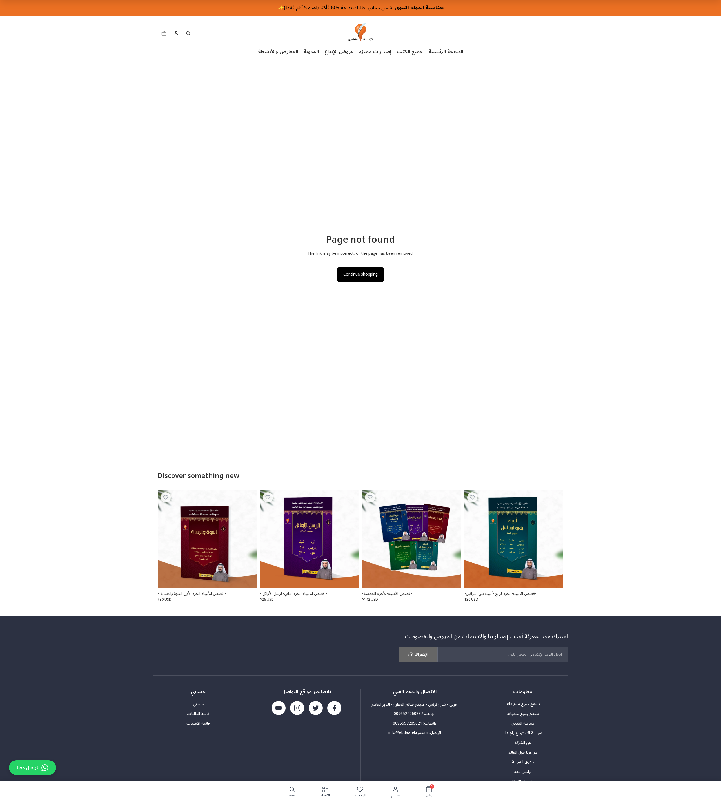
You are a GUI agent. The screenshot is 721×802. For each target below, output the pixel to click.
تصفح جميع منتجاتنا (523, 714)
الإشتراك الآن (418, 654)
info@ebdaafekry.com (408, 733)
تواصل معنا (523, 772)
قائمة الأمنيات (198, 723)
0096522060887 (408, 714)
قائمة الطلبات (198, 714)
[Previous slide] (370, 539)
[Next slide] (452, 539)
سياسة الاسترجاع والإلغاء (523, 733)
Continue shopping (360, 274)
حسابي (198, 704)
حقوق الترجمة (523, 762)
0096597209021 (407, 723)
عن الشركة (523, 743)
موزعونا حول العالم (522, 752)
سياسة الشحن (522, 723)
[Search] (188, 33)
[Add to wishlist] (166, 497)
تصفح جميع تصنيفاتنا (523, 704)
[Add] (248, 580)
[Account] (176, 33)
